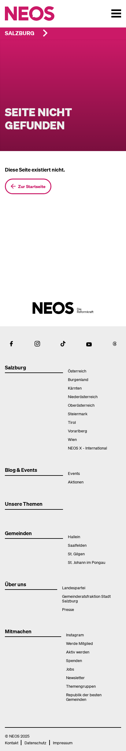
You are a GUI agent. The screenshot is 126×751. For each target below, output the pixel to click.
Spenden (74, 660)
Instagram (75, 634)
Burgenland (78, 379)
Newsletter (75, 677)
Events (74, 473)
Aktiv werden (77, 651)
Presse (68, 609)
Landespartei (73, 587)
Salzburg (19, 32)
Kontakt (11, 742)
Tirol (72, 422)
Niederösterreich (83, 396)
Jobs (70, 668)
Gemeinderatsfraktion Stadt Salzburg (86, 598)
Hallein (74, 536)
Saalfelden (77, 545)
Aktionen (75, 481)
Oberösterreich (81, 405)
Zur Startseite (32, 186)
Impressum (62, 742)
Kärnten (75, 387)
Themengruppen (81, 686)
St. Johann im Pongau (86, 562)
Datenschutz (35, 742)
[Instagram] (37, 343)
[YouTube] (89, 343)
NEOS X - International (87, 447)
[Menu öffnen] (116, 13)
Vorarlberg (77, 430)
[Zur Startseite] (42, 13)
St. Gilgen (76, 553)
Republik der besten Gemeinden (84, 697)
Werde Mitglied (79, 643)
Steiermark (77, 413)
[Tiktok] (63, 343)
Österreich (77, 370)
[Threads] (114, 343)
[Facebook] (11, 343)
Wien (72, 439)
